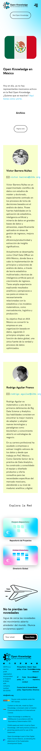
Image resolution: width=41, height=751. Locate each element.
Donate (30, 687)
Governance (31, 677)
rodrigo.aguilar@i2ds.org (22, 394)
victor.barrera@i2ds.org (22, 177)
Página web (20, 129)
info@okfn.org (8, 695)
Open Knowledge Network (36, 669)
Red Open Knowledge (20, 15)
